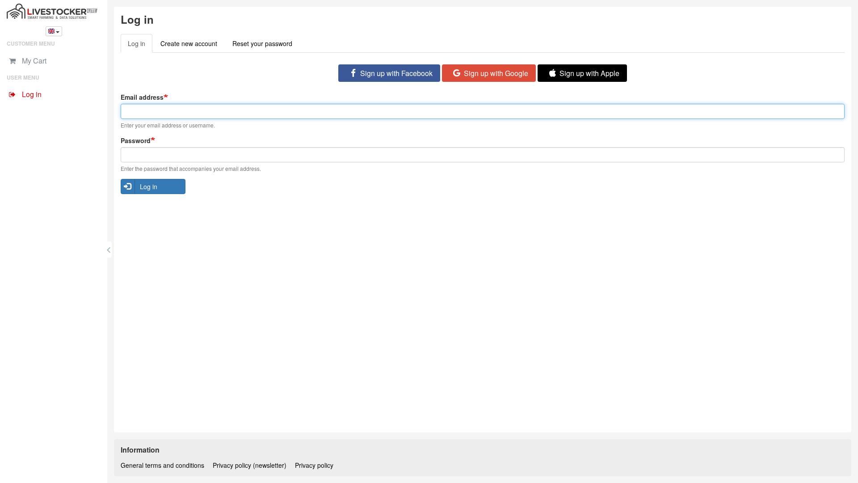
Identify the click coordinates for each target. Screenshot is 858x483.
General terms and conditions (162, 465)
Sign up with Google (496, 73)
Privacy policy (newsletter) (249, 465)
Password (136, 140)
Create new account (188, 43)
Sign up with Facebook (396, 73)
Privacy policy (314, 465)
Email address (142, 97)
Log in (140, 46)
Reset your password (262, 43)
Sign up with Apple (589, 73)
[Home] (53, 11)
